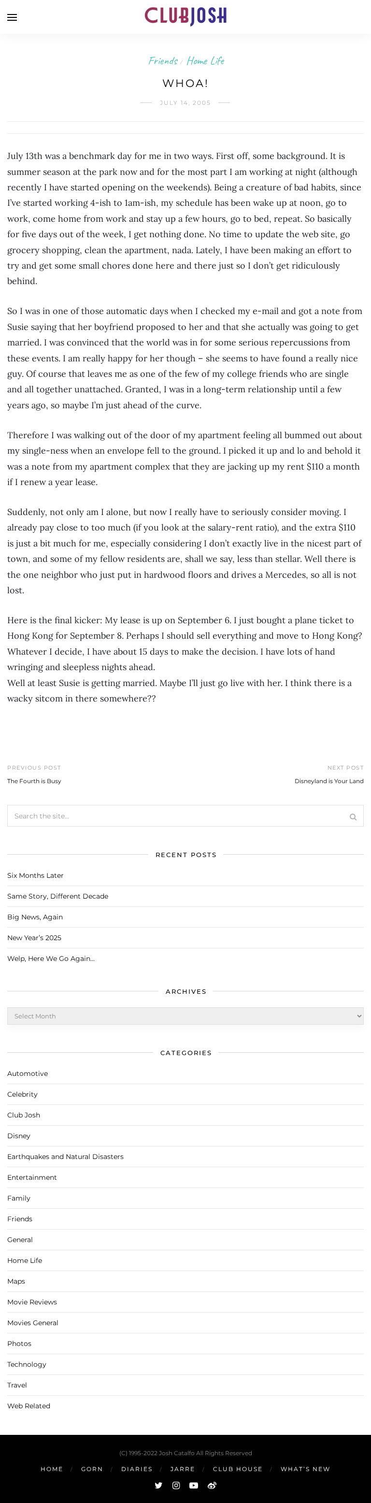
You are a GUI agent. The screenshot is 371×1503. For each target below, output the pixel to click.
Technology (26, 1364)
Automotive (27, 1073)
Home (52, 1469)
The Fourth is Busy (34, 781)
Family (18, 1198)
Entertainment (32, 1177)
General (20, 1239)
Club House (238, 1469)
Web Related (28, 1406)
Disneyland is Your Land (329, 781)
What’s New (305, 1469)
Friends (162, 60)
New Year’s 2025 (34, 937)
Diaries (137, 1469)
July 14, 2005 (185, 102)
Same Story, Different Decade (57, 896)
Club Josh (23, 1115)
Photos (19, 1343)
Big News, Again (35, 917)
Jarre (183, 1469)
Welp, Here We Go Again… (51, 958)
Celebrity (22, 1094)
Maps (16, 1281)
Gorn (92, 1469)
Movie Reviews (32, 1302)
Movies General (32, 1322)
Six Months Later (35, 875)
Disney (18, 1135)
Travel (17, 1385)
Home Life (205, 60)
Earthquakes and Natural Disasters (65, 1156)
